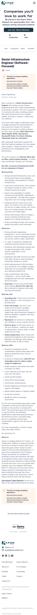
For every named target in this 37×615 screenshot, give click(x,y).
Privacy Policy (6, 614)
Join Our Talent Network (18, 30)
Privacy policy (14, 531)
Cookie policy (23, 531)
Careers (19, 576)
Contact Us (6, 581)
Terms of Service (16, 614)
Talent (4, 576)
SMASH (4, 598)
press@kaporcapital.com (14, 550)
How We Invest (7, 562)
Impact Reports (22, 562)
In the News (20, 571)
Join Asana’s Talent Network (13, 480)
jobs (6, 49)
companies (14, 49)
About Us (5, 567)
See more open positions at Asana (19, 513)
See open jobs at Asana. (15, 81)
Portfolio (5, 571)
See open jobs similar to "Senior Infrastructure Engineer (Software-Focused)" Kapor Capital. (18, 86)
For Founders (21, 567)
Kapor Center (7, 593)
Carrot (17, 388)
